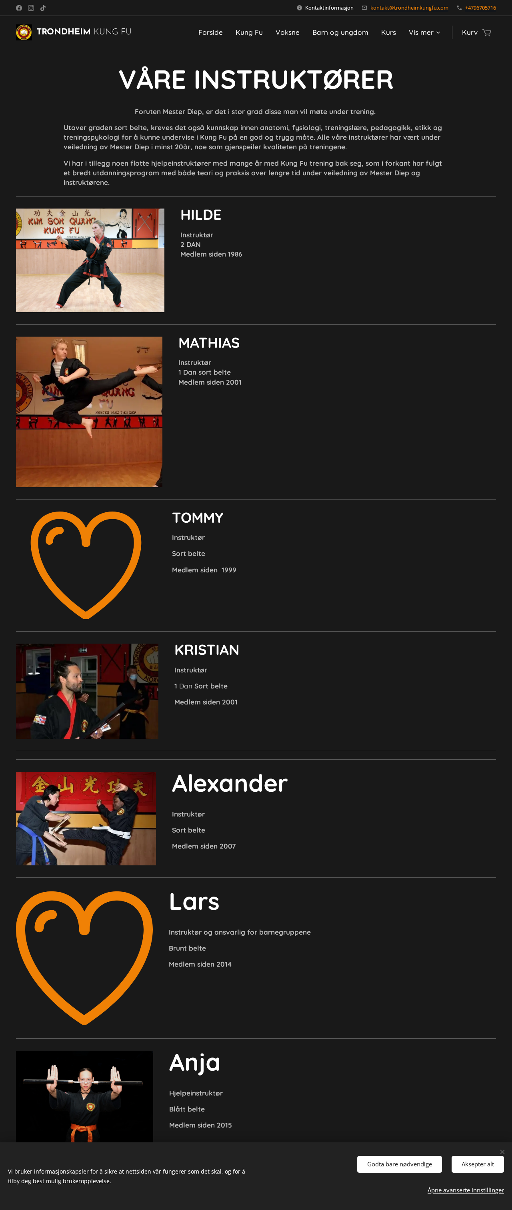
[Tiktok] (43, 8)
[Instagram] (31, 8)
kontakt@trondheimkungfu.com (409, 7)
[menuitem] (212, 32)
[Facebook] (19, 8)
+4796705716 (480, 7)
